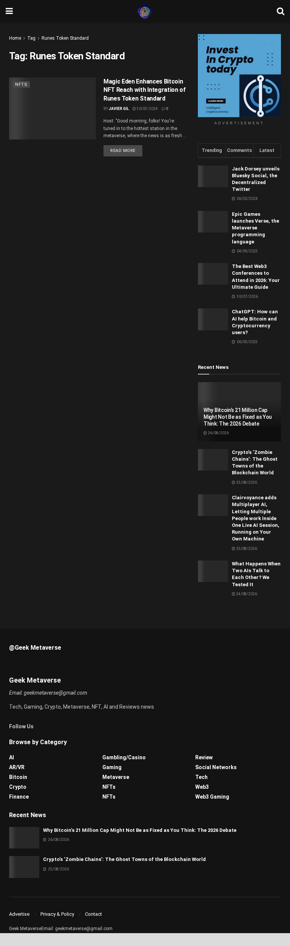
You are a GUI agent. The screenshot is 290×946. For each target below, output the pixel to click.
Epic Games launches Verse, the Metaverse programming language (255, 228)
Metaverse (115, 777)
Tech (201, 777)
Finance (19, 797)
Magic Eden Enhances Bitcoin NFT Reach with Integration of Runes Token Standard (144, 90)
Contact (93, 914)
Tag (31, 38)
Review (204, 757)
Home (15, 38)
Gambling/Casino (124, 757)
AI (11, 757)
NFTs (21, 84)
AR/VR (17, 767)
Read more (123, 150)
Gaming (112, 767)
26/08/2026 (218, 433)
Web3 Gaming (212, 797)
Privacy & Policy (57, 914)
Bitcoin (18, 777)
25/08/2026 (246, 482)
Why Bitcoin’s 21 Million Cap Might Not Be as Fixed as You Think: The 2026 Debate (238, 417)
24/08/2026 (246, 594)
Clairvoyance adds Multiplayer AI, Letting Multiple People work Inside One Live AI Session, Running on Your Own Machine (255, 518)
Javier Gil (119, 109)
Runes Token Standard (65, 38)
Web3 (202, 787)
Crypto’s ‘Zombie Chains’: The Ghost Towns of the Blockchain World (124, 859)
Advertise (19, 914)
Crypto (17, 787)
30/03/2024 (147, 109)
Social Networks (216, 767)
